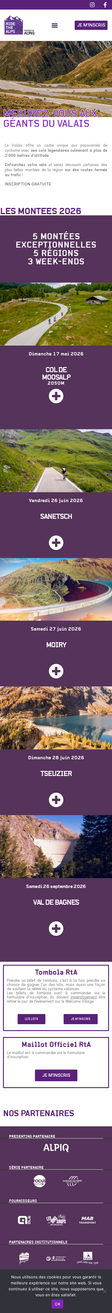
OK (57, 1304)
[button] (54, 25)
